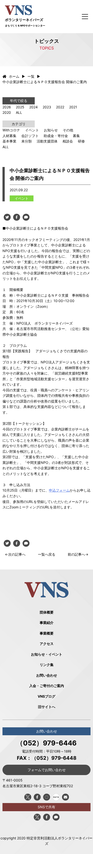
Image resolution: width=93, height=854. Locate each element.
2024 (33, 107)
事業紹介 (47, 622)
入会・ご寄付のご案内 (46, 686)
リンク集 (47, 665)
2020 (6, 112)
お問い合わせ (46, 675)
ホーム (14, 76)
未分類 (26, 141)
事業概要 (47, 633)
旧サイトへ (46, 707)
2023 (47, 107)
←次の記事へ (15, 554)
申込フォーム (59, 490)
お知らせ (51, 130)
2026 (6, 107)
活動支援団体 (47, 141)
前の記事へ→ (78, 554)
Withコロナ (11, 130)
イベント (32, 130)
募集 (76, 136)
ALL (19, 112)
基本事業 (9, 141)
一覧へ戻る (46, 554)
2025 (20, 107)
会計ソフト (30, 136)
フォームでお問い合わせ (47, 770)
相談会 (67, 141)
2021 (73, 107)
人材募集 (9, 136)
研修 (81, 141)
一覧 (31, 76)
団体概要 (47, 612)
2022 (60, 107)
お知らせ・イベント (46, 654)
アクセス (47, 643)
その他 (68, 130)
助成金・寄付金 (56, 136)
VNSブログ (46, 696)
